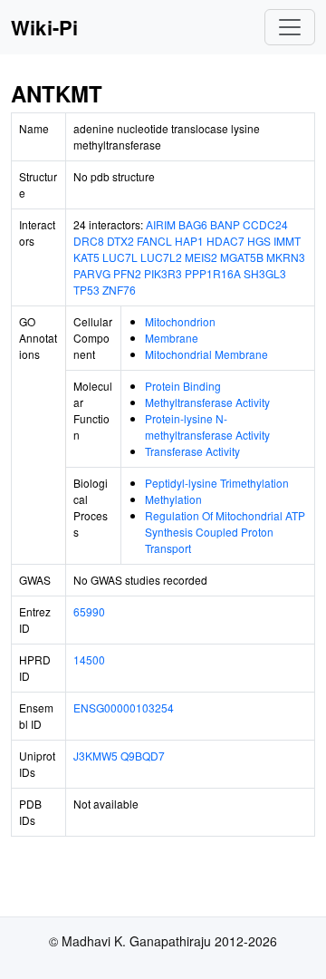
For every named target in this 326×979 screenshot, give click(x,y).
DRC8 (88, 240)
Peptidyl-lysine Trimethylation (217, 482)
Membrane (171, 337)
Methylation (173, 499)
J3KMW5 (95, 755)
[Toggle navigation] (289, 27)
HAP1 (189, 240)
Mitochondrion (180, 321)
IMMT (287, 240)
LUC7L (120, 257)
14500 (89, 659)
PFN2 (127, 273)
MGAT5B (242, 257)
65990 (89, 611)
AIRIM (161, 224)
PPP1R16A (213, 273)
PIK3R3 (163, 273)
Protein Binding (183, 385)
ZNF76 (119, 289)
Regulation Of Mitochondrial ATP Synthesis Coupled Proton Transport (225, 532)
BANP (225, 224)
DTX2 (120, 240)
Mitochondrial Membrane (206, 354)
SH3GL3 (265, 273)
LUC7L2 (161, 257)
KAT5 (86, 257)
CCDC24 (265, 224)
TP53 (86, 289)
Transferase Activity (192, 451)
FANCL (154, 240)
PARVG (91, 273)
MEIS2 (201, 257)
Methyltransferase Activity (207, 402)
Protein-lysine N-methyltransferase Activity (207, 426)
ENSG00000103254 (123, 707)
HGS (259, 240)
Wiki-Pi (44, 27)
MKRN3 (285, 257)
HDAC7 (225, 240)
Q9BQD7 (142, 755)
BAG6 (192, 224)
